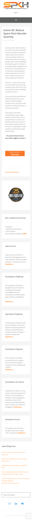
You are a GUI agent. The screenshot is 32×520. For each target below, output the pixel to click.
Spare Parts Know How (16, 5)
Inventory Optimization (12, 172)
